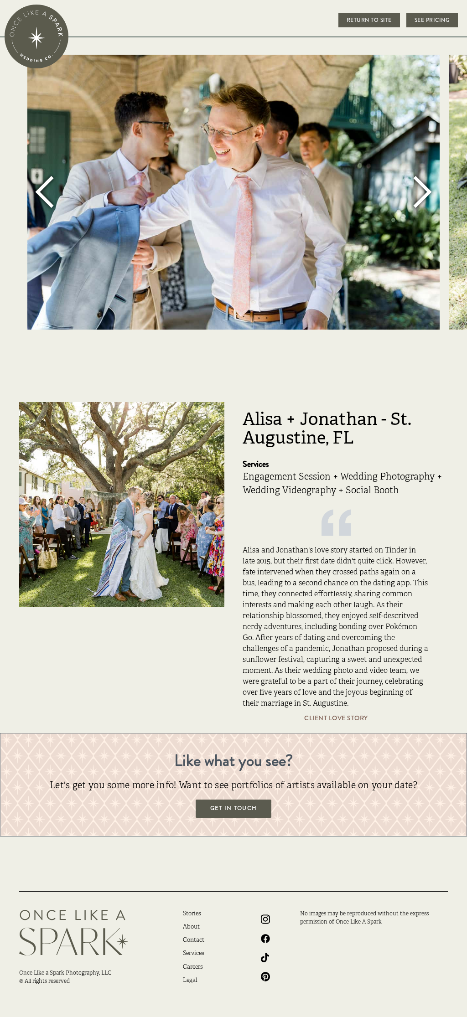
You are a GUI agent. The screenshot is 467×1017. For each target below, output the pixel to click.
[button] (45, 192)
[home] (36, 36)
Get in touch (233, 808)
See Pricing (432, 20)
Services (193, 953)
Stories (192, 914)
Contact (193, 940)
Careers (193, 967)
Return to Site (369, 20)
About (191, 927)
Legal (190, 980)
